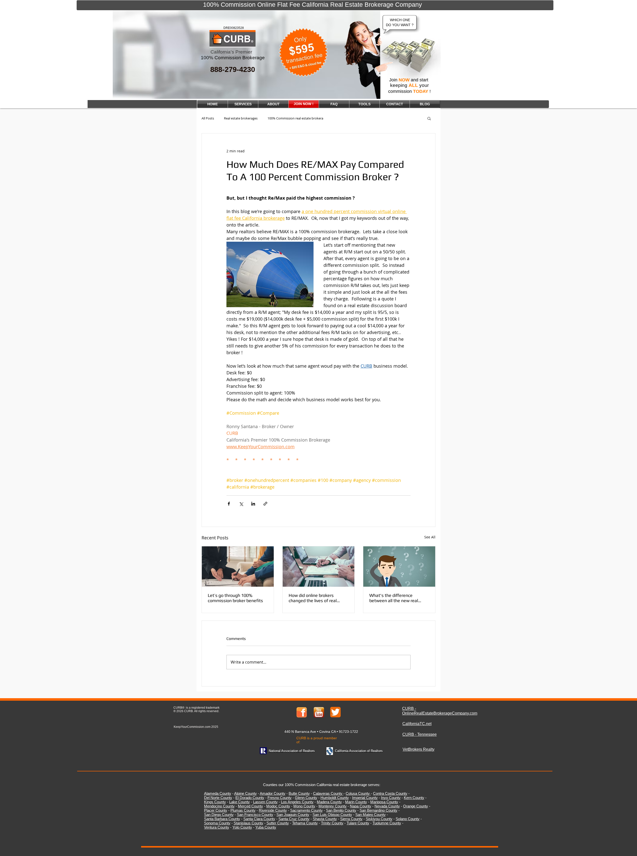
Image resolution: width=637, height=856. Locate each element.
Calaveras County (327, 793)
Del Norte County (218, 798)
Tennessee (427, 734)
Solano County (408, 819)
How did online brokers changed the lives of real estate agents (313, 598)
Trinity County (332, 823)
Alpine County (245, 793)
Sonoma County (217, 823)
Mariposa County (384, 802)
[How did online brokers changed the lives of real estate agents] (319, 566)
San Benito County (341, 810)
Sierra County (351, 819)
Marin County (356, 802)
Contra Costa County (390, 793)
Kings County (215, 802)
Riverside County (273, 810)
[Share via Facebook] (228, 503)
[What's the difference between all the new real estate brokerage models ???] (399, 566)
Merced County (250, 806)
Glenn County (306, 798)
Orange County (415, 806)
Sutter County (277, 823)
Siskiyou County (379, 819)
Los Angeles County (297, 802)
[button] (429, 118)
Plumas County (243, 810)
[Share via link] (265, 503)
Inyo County (391, 798)
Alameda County (217, 793)
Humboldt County (334, 798)
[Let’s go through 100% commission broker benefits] (238, 566)
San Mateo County (370, 814)
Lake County (239, 802)
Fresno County (279, 798)
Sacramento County (306, 810)
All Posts (208, 118)
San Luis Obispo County (332, 814)
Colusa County (358, 793)
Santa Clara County (259, 819)
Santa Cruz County (294, 819)
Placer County (215, 810)
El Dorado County (249, 798)
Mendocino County (219, 806)
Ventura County (216, 827)
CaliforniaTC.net (416, 724)
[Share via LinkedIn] (253, 503)
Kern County (414, 798)
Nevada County (387, 806)
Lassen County (265, 802)
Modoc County (278, 806)
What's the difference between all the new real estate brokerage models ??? (398, 598)
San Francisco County (255, 814)
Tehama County (305, 823)
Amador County (272, 793)
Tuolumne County (386, 823)
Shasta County (325, 819)
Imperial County (365, 798)
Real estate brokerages (241, 118)
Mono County (304, 806)
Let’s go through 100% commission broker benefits (235, 598)
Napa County (360, 806)
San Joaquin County (292, 814)
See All (429, 537)
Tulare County (358, 823)
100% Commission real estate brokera (295, 118)
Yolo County (242, 827)
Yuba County (265, 827)
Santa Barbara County (222, 819)
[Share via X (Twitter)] (241, 503)
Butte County (299, 793)
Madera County (329, 802)
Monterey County (332, 806)
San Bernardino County (378, 810)
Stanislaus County (248, 823)
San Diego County (219, 814)
